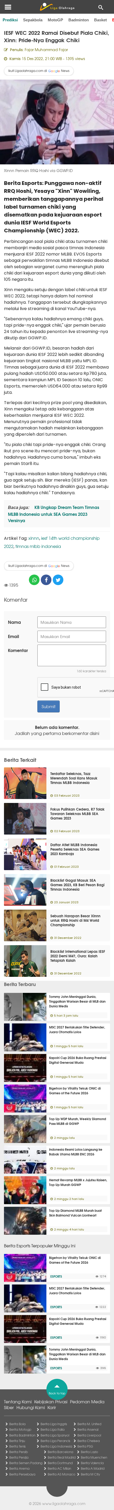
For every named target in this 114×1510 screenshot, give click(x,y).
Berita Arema (19, 1468)
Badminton (78, 20)
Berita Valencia (92, 1462)
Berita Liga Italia (52, 1429)
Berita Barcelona (60, 1451)
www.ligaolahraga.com (63, 1503)
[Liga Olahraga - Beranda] (57, 7)
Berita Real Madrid (62, 1457)
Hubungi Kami (30, 1407)
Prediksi (10, 20)
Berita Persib (18, 1451)
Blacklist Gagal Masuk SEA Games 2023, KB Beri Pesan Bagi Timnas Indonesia (77, 884)
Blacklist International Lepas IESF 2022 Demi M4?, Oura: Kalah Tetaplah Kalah (77, 956)
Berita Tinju (17, 1440)
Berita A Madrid (92, 1468)
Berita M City (90, 1474)
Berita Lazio (89, 1451)
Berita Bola (17, 1423)
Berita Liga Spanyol (55, 1435)
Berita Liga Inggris (54, 1423)
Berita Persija (18, 1457)
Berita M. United (89, 1423)
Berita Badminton (22, 1435)
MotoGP (55, 20)
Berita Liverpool (89, 1435)
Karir (51, 1407)
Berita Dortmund (60, 1462)
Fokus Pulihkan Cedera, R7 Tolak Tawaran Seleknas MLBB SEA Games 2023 (77, 813)
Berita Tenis (17, 1446)
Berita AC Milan (59, 1468)
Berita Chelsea (88, 1440)
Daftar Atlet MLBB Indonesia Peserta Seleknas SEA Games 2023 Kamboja (74, 849)
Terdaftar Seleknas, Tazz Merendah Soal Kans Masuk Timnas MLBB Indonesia (74, 778)
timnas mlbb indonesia (38, 546)
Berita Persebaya (22, 1474)
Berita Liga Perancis (55, 1440)
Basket (100, 20)
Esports (56, 1276)
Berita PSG (85, 1446)
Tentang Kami (18, 1401)
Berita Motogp (20, 1429)
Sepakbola (32, 20)
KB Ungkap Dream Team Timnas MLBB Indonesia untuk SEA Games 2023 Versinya (53, 513)
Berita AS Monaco (61, 1474)
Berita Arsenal (87, 1429)
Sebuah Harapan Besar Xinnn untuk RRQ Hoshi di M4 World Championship (75, 920)
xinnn (33, 538)
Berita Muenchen (94, 1457)
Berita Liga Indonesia (56, 1446)
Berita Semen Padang (25, 1462)
